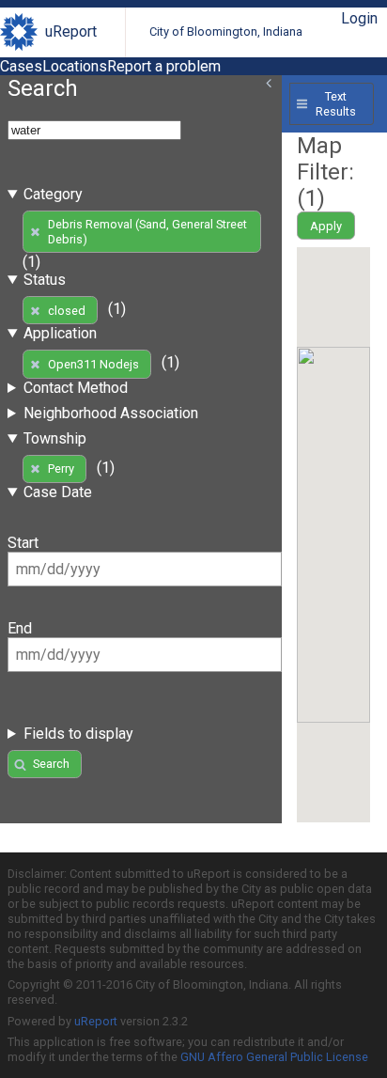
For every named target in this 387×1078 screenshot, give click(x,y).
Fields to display (78, 733)
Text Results (336, 103)
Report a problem (164, 66)
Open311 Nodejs (93, 364)
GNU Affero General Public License (274, 1057)
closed (66, 311)
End (20, 628)
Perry (61, 468)
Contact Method (75, 388)
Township (54, 438)
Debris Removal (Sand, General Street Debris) (147, 231)
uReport (71, 31)
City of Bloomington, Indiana (225, 31)
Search (51, 764)
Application (60, 333)
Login (359, 18)
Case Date (57, 492)
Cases (21, 66)
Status (44, 280)
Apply (326, 226)
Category (53, 194)
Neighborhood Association (110, 413)
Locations (74, 66)
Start (23, 543)
